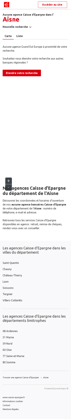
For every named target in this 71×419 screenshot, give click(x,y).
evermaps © (62, 388)
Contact (6, 405)
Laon (6, 281)
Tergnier (8, 294)
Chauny (7, 269)
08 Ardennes (10, 331)
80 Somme (9, 362)
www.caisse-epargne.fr (14, 397)
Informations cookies (13, 401)
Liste (19, 36)
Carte (8, 36)
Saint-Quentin (11, 262)
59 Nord (7, 343)
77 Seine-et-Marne (13, 356)
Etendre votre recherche (22, 73)
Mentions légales (11, 409)
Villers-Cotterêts (12, 300)
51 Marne (8, 337)
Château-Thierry (12, 275)
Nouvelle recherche (15, 26)
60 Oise (7, 349)
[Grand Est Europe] (6, 4)
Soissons (8, 287)
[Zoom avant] (8, 181)
